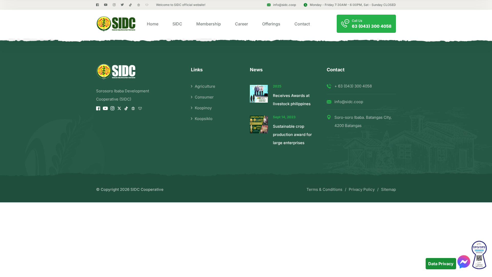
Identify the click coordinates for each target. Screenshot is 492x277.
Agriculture (205, 86)
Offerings (271, 23)
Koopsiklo (203, 118)
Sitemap (388, 189)
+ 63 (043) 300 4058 (353, 86)
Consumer (204, 97)
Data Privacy (441, 263)
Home (152, 23)
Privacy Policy (362, 189)
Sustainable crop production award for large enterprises (292, 134)
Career (241, 23)
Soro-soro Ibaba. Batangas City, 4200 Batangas (363, 121)
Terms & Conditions (324, 189)
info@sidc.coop (284, 5)
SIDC (177, 23)
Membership (208, 23)
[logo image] (115, 24)
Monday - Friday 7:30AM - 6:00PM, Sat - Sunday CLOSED (353, 5)
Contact (302, 23)
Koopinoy (203, 107)
